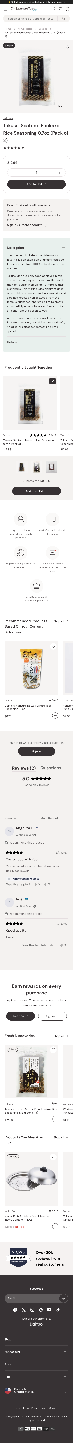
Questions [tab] (50, 768)
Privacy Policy (39, 1408)
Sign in (36, 751)
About (9, 1364)
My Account (12, 1352)
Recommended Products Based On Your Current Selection (26, 627)
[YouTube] (49, 1310)
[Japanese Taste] (24, 9)
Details (12, 342)
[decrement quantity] (13, 172)
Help (8, 1376)
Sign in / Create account (24, 225)
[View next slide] (66, 106)
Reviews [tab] (24, 768)
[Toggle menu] (5, 9)
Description (15, 248)
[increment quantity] (59, 172)
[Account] (54, 9)
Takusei (8, 118)
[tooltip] (23, 879)
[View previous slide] (54, 106)
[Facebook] (15, 1310)
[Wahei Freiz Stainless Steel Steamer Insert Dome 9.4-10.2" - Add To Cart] (55, 1226)
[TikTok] (58, 1310)
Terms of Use (21, 1408)
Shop (8, 1339)
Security (54, 1408)
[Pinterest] (41, 1310)
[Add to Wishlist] (67, 46)
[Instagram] (32, 1310)
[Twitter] (24, 1310)
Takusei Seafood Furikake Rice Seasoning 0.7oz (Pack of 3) (29, 442)
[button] (13, 148)
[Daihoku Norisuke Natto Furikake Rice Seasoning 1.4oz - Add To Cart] (55, 715)
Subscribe (63, 1298)
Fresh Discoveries (20, 1035)
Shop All (59, 621)
